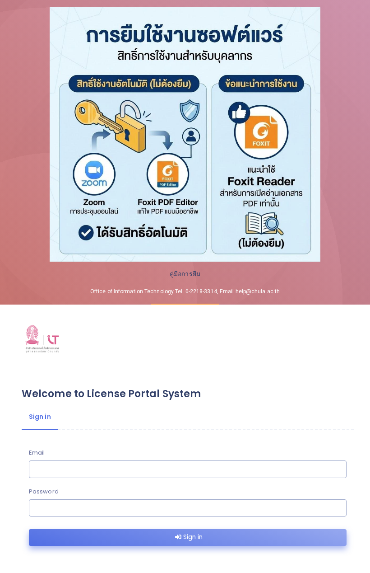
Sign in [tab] (40, 417)
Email (37, 452)
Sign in (192, 537)
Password (44, 491)
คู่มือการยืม (185, 273)
